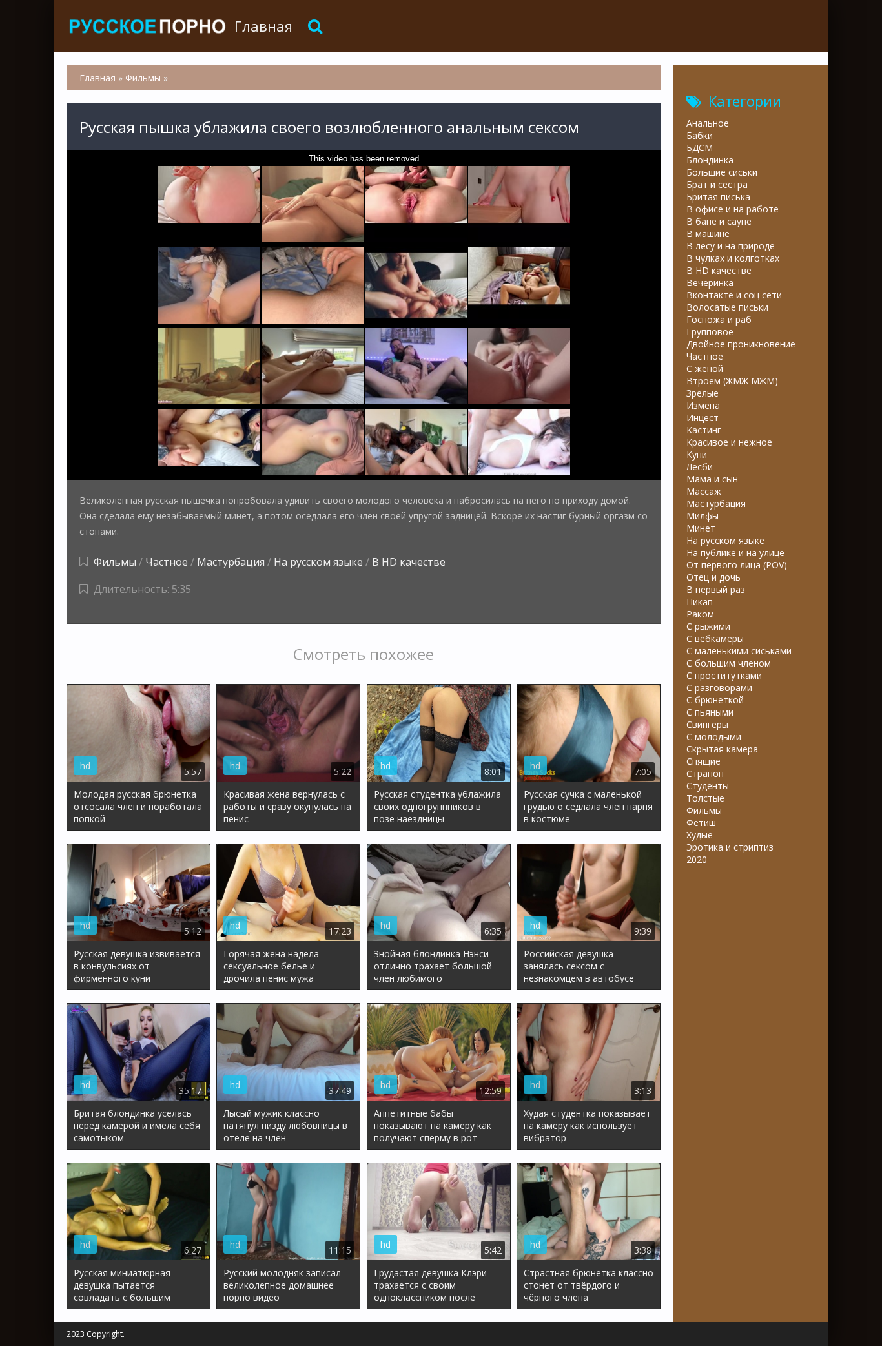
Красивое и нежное (729, 442)
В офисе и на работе (732, 209)
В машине (708, 233)
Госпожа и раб (719, 319)
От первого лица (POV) (736, 565)
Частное (166, 562)
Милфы (702, 516)
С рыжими (708, 626)
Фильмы (115, 562)
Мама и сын (712, 479)
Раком (700, 614)
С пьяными (709, 712)
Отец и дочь (713, 577)
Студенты (707, 786)
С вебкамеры (715, 638)
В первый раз (715, 589)
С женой (704, 368)
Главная (263, 26)
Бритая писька (718, 197)
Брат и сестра (717, 184)
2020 (696, 859)
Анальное (707, 123)
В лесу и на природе (730, 246)
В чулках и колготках (732, 258)
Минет (700, 528)
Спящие (703, 761)
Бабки (699, 135)
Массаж (703, 491)
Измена (703, 405)
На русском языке (318, 562)
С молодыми (713, 736)
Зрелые (702, 393)
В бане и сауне (719, 221)
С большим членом (728, 663)
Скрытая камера (722, 749)
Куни (696, 454)
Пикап (699, 601)
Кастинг (703, 430)
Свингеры (707, 724)
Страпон (705, 773)
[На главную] (147, 26)
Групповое (709, 332)
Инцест (702, 417)
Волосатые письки (727, 307)
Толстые (705, 798)
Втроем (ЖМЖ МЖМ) (732, 381)
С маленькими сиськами (739, 651)
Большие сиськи (721, 172)
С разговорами (719, 687)
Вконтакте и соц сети (734, 295)
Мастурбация (231, 562)
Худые (699, 835)
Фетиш (701, 822)
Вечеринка (709, 282)
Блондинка (709, 160)
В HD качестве (409, 562)
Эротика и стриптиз (730, 847)
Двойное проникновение (740, 344)
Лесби (699, 467)
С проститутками (724, 675)
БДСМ (699, 147)
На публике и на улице (735, 552)
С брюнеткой (715, 700)
